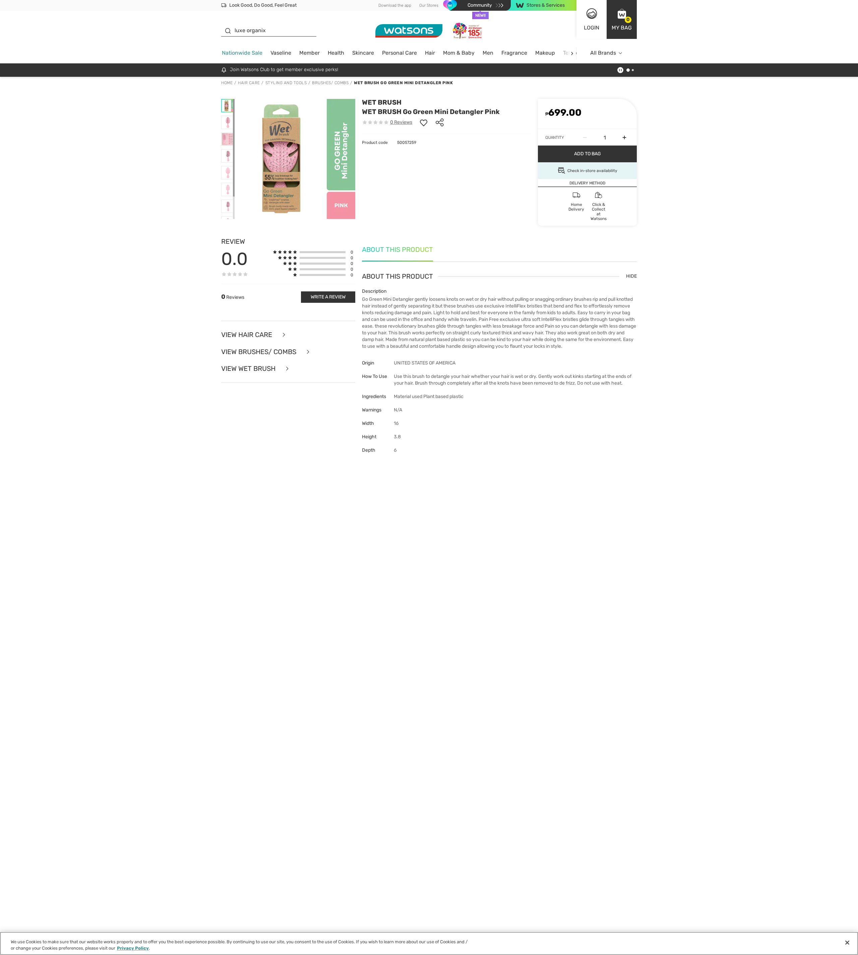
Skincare (363, 53)
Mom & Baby (459, 53)
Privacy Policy (133, 948)
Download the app (394, 5)
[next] (572, 53)
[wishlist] (424, 122)
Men (488, 53)
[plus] (624, 137)
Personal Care (399, 53)
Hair (430, 53)
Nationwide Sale (242, 53)
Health (336, 53)
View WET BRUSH (249, 368)
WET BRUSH (382, 102)
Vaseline (280, 53)
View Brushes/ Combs (259, 351)
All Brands (603, 53)
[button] (622, 19)
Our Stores (428, 5)
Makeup (545, 53)
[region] (429, 943)
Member (309, 53)
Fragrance (514, 53)
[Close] (847, 942)
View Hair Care (247, 334)
